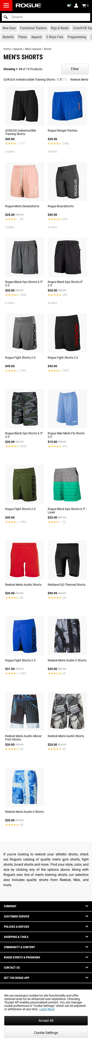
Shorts (47, 49)
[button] (6, 17)
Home (6, 49)
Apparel (17, 49)
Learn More (47, 1009)
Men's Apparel (33, 49)
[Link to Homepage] (29, 5)
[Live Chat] (69, 5)
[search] (46, 17)
